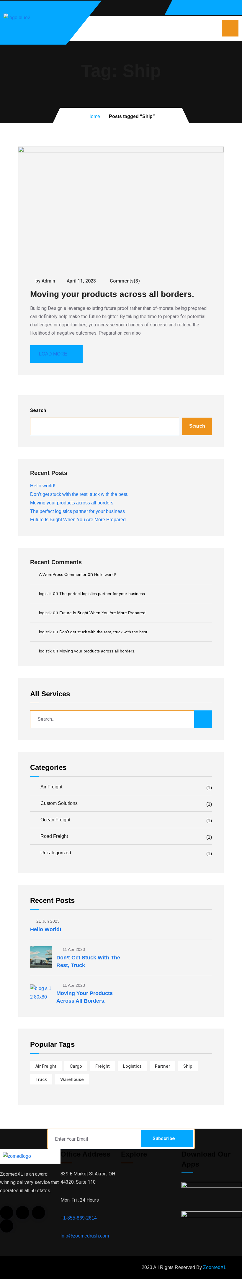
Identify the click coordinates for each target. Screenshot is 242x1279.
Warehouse (72, 1079)
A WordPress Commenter (62, 574)
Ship (187, 1066)
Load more (53, 353)
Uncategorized (126, 853)
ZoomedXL (214, 1267)
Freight (102, 1066)
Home (93, 116)
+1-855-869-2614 (78, 1217)
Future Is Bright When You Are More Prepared (78, 519)
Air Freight (126, 787)
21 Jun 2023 (47, 921)
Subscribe (164, 1138)
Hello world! (42, 485)
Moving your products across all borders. (112, 294)
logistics (132, 1066)
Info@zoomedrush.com (84, 1235)
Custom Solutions (126, 804)
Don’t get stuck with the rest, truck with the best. (79, 494)
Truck (41, 1079)
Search (38, 410)
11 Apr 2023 (73, 949)
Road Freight (126, 837)
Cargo (76, 1066)
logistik (45, 593)
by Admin (45, 281)
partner (162, 1066)
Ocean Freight (126, 820)
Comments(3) (124, 281)
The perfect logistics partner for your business (77, 511)
